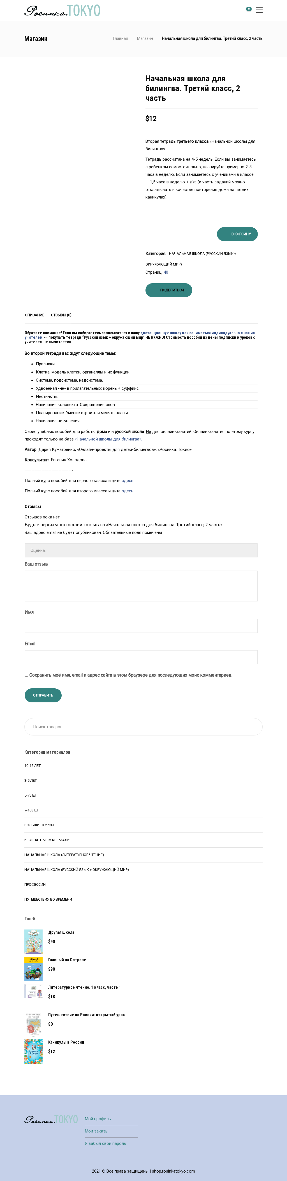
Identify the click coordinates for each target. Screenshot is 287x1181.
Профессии (35, 884)
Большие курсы (39, 825)
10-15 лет (32, 766)
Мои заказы (96, 1131)
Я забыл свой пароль (105, 1143)
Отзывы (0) (61, 315)
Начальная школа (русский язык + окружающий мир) (76, 870)
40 (166, 272)
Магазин (145, 38)
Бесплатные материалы (47, 840)
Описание (34, 315)
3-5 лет (30, 780)
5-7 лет (30, 795)
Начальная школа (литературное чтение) (64, 855)
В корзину (241, 234)
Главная (120, 38)
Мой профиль (98, 1118)
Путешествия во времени (48, 899)
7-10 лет (31, 810)
